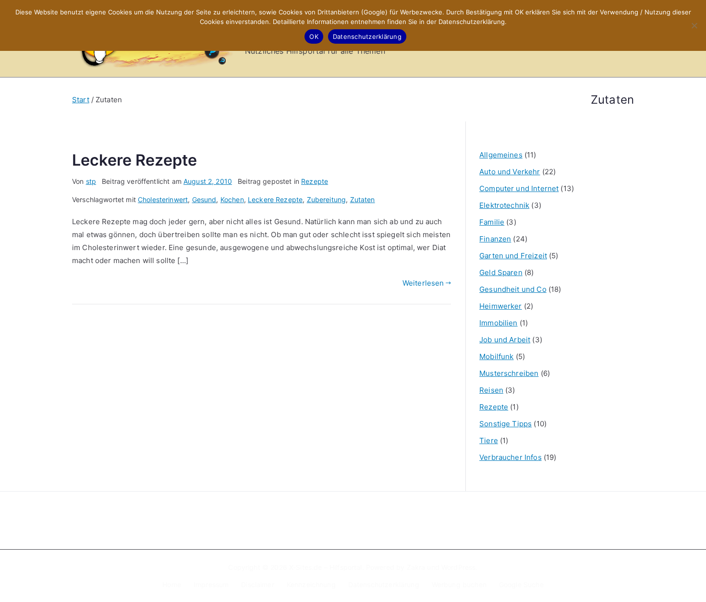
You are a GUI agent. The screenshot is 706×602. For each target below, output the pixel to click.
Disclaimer (257, 584)
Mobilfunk (496, 356)
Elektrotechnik (504, 205)
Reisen (491, 390)
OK (313, 36)
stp (91, 181)
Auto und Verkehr (509, 171)
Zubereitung (326, 199)
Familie (491, 222)
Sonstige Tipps (505, 423)
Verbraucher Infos (510, 457)
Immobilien (498, 322)
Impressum (211, 584)
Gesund (204, 199)
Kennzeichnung (311, 584)
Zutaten (362, 199)
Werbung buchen (459, 584)
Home (171, 584)
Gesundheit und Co (513, 289)
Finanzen (495, 238)
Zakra (416, 567)
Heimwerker (500, 306)
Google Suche (521, 584)
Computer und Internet (519, 188)
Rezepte (314, 181)
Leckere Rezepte (134, 160)
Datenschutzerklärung (383, 584)
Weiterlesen (423, 283)
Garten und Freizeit (513, 255)
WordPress (458, 567)
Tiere (488, 440)
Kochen (232, 199)
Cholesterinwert (163, 199)
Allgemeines (501, 154)
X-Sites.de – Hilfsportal (325, 567)
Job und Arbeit (504, 339)
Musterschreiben (508, 373)
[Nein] (694, 25)
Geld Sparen (501, 272)
